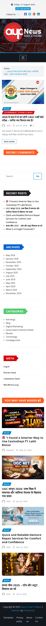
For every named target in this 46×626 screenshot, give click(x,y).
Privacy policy (19, 619)
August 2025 (12, 272)
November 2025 (13, 262)
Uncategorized (13, 340)
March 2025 (11, 289)
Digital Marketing (14, 326)
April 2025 (10, 286)
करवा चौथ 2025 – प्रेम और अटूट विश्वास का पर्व (24, 225)
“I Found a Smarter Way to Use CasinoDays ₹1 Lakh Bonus (22, 441)
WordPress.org (11, 384)
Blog (8, 323)
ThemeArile (29, 610)
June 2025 (10, 279)
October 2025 (12, 265)
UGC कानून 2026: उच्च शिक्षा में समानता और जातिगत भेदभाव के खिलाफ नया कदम (21, 492)
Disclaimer (8, 617)
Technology (11, 336)
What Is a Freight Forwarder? (20, 229)
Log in (6, 366)
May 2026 (10, 255)
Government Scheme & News (20, 330)
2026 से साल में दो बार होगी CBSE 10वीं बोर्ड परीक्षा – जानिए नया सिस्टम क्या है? (22, 118)
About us (29, 619)
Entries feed (10, 372)
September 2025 (14, 269)
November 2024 (13, 293)
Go (37, 176)
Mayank (10, 450)
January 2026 (12, 258)
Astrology (10, 319)
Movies (9, 333)
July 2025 (10, 276)
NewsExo (15, 610)
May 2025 (10, 283)
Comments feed (12, 378)
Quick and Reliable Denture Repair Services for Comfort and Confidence (23, 218)
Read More (9, 141)
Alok (8, 125)
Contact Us (39, 619)
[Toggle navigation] (23, 57)
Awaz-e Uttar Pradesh (30, 607)
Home (6, 68)
